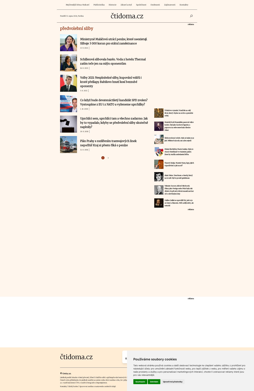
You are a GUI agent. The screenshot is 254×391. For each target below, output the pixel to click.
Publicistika (99, 5)
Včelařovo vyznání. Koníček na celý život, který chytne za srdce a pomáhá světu (179, 113)
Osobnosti (155, 5)
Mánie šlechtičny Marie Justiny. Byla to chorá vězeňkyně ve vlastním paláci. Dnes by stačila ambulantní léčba (179, 151)
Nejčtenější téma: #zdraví (77, 5)
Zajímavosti (169, 5)
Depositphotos (101, 383)
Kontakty (184, 5)
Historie (112, 5)
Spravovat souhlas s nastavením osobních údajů (98, 386)
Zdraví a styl (126, 5)
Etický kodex (73, 386)
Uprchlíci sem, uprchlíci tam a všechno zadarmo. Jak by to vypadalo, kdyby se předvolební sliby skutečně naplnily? (114, 123)
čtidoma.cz (127, 16)
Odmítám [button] (154, 382)
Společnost (141, 5)
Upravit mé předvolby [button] (172, 382)
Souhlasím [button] (140, 382)
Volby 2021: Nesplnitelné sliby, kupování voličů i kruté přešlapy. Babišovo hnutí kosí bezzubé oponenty (111, 82)
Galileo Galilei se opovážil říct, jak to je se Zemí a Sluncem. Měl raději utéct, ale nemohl (179, 203)
